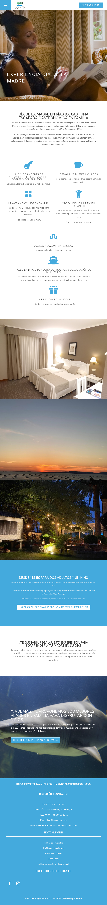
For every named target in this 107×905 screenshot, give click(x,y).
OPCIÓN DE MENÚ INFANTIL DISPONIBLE (78, 204)
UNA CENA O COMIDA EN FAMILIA (28, 203)
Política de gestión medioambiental (53, 864)
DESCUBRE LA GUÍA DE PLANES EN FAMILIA (35, 740)
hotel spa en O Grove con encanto (80, 126)
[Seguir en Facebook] (9, 883)
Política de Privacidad (53, 843)
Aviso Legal (53, 859)
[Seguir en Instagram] (18, 883)
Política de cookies (53, 853)
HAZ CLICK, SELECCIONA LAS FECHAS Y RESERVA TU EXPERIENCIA (53, 607)
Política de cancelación (53, 848)
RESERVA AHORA (90, 5)
